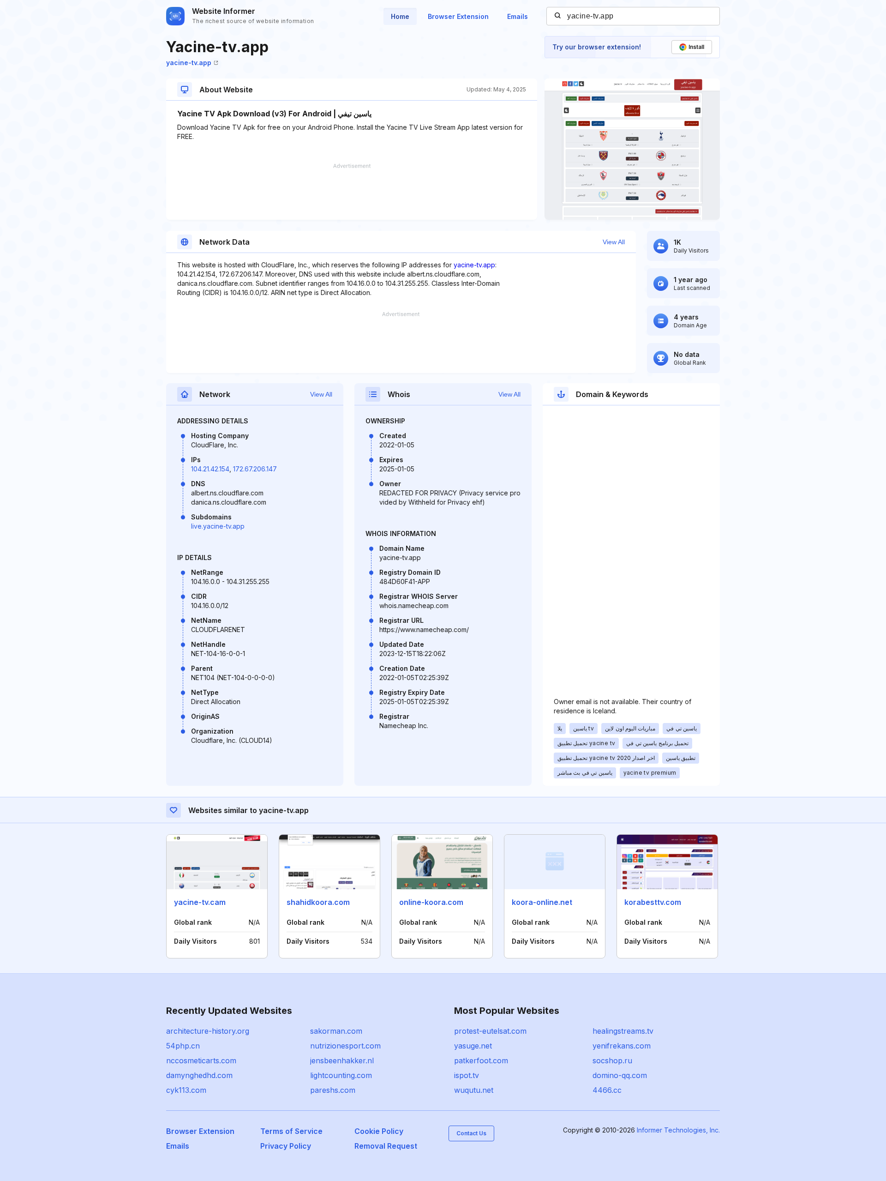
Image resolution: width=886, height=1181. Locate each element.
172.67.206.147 (255, 469)
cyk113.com (186, 1090)
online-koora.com (431, 902)
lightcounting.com (341, 1075)
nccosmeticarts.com (201, 1060)
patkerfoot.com (481, 1060)
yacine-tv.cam (200, 902)
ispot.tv (466, 1075)
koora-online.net (542, 902)
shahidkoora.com (318, 902)
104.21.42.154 (210, 469)
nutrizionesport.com (345, 1045)
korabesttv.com (652, 902)
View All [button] (614, 242)
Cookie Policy (378, 1131)
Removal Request (385, 1146)
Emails (517, 16)
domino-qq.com (620, 1075)
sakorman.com (336, 1031)
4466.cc (607, 1090)
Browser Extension (458, 16)
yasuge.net (473, 1045)
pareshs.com (332, 1090)
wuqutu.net (473, 1090)
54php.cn (183, 1045)
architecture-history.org (207, 1031)
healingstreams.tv (623, 1031)
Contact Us (471, 1133)
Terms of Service (291, 1131)
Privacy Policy (285, 1146)
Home (400, 16)
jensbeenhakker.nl (342, 1060)
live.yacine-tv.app (218, 526)
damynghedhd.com (199, 1075)
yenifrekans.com (622, 1045)
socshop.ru (612, 1060)
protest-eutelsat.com (490, 1031)
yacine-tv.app (188, 62)
